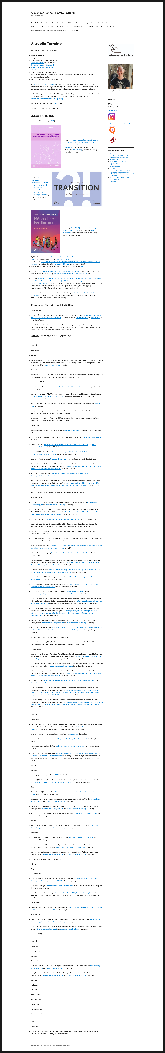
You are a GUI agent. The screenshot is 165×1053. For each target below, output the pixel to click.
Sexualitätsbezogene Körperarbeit (87, 23)
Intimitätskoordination (39, 70)
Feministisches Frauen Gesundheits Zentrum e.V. (70, 274)
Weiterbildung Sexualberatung (62, 739)
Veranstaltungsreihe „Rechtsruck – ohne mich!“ (47, 594)
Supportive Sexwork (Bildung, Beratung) (119, 123)
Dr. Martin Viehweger (62, 259)
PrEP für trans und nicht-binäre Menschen (71, 387)
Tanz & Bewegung (61, 26)
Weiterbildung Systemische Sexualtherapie (70, 847)
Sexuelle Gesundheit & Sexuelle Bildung (59, 23)
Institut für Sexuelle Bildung (55, 505)
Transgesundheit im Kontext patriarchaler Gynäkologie (61, 271)
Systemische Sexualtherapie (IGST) (43, 67)
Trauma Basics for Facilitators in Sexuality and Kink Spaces (71, 553)
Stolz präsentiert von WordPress (61, 1045)
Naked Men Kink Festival (92, 437)
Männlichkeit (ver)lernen (58, 459)
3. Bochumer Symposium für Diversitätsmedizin (63, 519)
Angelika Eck (95, 317)
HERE (82, 266)
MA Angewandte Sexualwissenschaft (60, 666)
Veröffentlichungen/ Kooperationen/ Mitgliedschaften (49, 30)
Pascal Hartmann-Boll (38, 683)
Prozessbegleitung (37, 62)
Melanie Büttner (82, 317)
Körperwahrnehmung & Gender (42, 26)
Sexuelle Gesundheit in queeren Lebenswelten (47, 396)
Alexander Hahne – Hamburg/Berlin (53, 12)
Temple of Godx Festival (52, 365)
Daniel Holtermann (74, 594)
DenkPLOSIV (66, 572)
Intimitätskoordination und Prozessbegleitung (86, 26)
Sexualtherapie (107, 23)
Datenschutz (114, 183)
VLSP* (59, 881)
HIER (55, 103)
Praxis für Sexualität (81, 739)
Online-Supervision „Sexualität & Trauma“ (70, 746)
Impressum (74, 30)
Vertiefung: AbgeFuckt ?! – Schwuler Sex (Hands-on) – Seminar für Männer (69, 680)
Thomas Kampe (53, 476)
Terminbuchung (112, 110)
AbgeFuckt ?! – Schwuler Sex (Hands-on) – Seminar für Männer (66, 444)
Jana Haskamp (77, 150)
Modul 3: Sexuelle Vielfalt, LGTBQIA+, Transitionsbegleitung (73, 893)
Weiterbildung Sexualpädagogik (53, 623)
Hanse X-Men (74, 734)
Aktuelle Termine (37, 23)
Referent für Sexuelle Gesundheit (44, 84)
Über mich (108, 26)
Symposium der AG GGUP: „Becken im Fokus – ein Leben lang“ (52, 782)
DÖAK (57, 775)
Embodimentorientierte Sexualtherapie (59, 886)
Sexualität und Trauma (71, 430)
